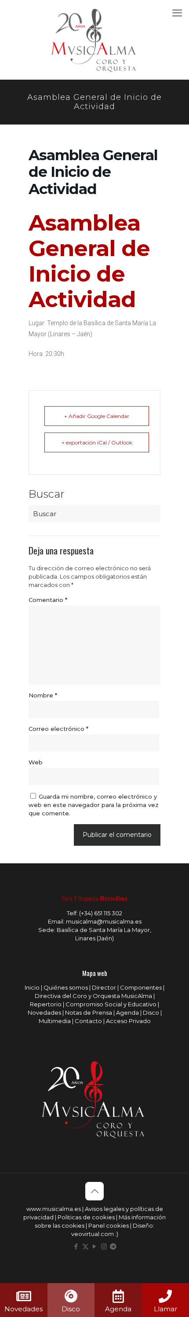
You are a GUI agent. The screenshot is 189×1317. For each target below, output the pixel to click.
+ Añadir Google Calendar (96, 416)
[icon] (113, 1246)
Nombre (43, 695)
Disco (151, 1012)
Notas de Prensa (88, 1012)
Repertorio (46, 1004)
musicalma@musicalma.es (104, 921)
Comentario (48, 599)
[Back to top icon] (94, 1191)
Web (36, 762)
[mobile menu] (177, 13)
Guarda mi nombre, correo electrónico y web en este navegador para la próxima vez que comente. (94, 805)
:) (116, 1233)
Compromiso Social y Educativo (110, 1004)
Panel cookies (108, 1225)
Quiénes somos (66, 987)
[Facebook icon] (76, 1246)
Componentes (141, 987)
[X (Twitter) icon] (85, 1246)
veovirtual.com (93, 1233)
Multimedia (55, 1020)
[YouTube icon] (94, 1246)
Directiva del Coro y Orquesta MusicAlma (93, 995)
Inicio (32, 987)
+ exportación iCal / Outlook (97, 442)
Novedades (44, 1012)
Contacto (88, 1020)
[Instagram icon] (104, 1246)
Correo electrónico (58, 728)
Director (104, 987)
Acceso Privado (128, 1020)
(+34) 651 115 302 (100, 913)
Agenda (127, 1012)
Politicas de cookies (86, 1217)
